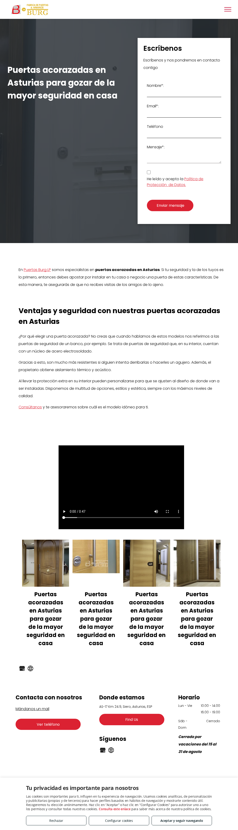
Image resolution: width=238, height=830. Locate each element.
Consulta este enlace (114, 809)
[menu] (228, 9)
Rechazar (56, 820)
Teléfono (155, 126)
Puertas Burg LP (37, 269)
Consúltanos (30, 407)
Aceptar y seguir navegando (181, 820)
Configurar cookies (119, 820)
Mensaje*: (156, 147)
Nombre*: (155, 85)
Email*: (153, 106)
